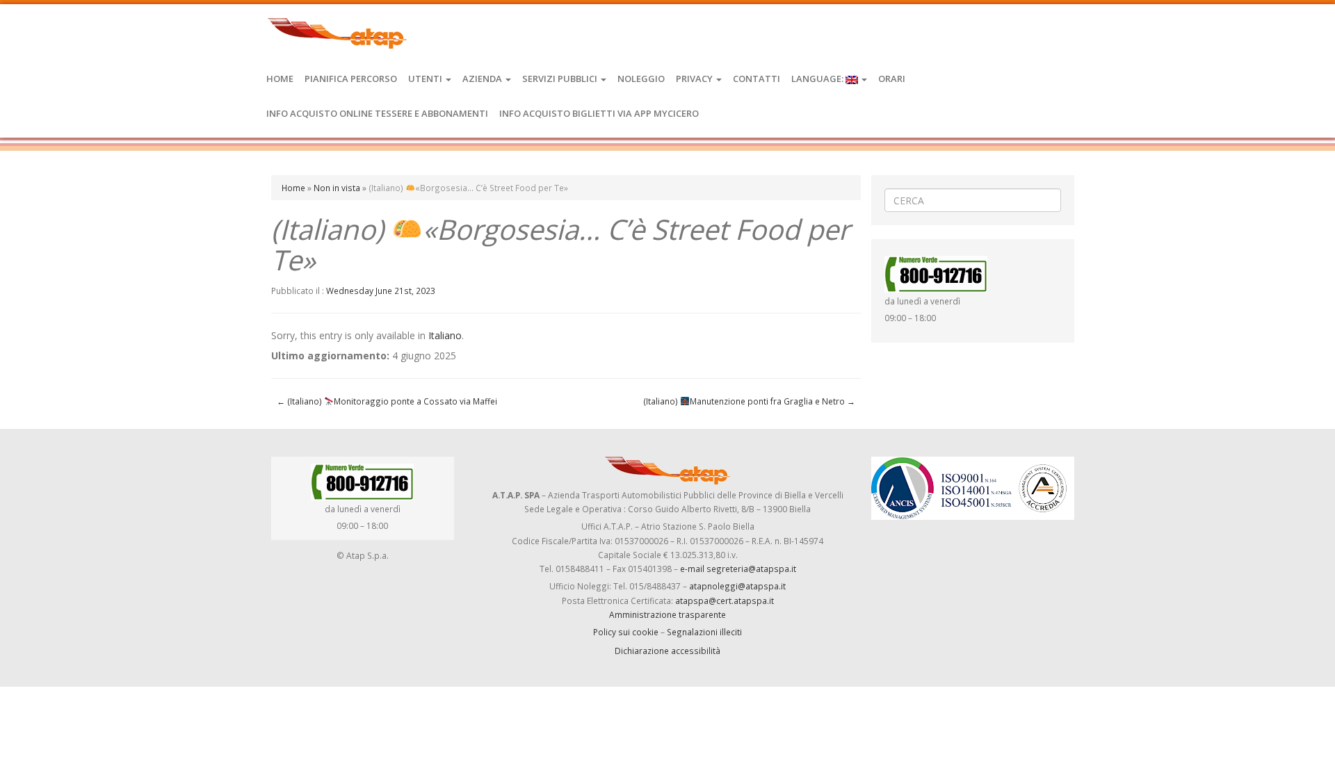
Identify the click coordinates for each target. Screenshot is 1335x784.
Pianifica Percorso (351, 78)
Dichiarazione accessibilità (667, 650)
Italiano (445, 335)
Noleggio (641, 78)
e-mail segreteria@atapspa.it (738, 568)
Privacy (695, 78)
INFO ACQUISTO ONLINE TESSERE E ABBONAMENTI (377, 113)
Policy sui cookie (625, 631)
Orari (891, 78)
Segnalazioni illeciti (704, 631)
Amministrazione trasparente (667, 614)
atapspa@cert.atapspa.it (724, 600)
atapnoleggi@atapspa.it (737, 585)
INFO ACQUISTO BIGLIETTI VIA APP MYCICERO (599, 113)
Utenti (426, 78)
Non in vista (337, 187)
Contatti (756, 78)
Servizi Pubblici (560, 78)
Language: (818, 78)
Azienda (483, 78)
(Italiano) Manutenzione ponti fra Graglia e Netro (749, 401)
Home (279, 78)
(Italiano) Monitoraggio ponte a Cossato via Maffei (387, 401)
